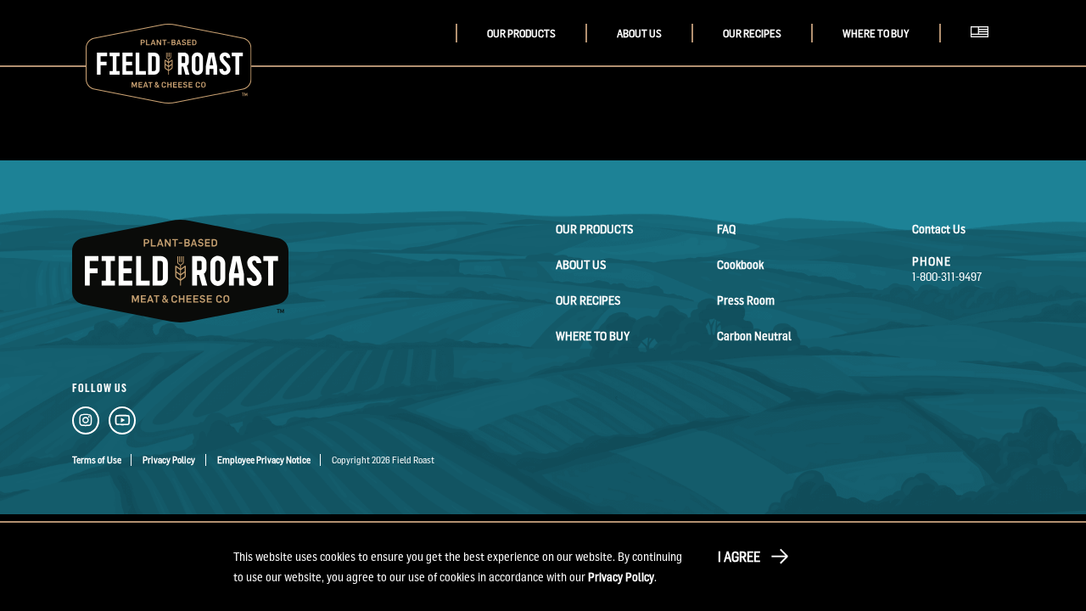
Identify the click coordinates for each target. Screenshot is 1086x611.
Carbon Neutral (754, 335)
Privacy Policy (169, 460)
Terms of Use (96, 460)
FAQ (726, 228)
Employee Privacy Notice (264, 460)
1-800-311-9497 (947, 276)
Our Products (521, 33)
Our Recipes (752, 33)
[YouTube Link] (122, 423)
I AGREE (739, 556)
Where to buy (876, 33)
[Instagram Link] (85, 423)
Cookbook (740, 264)
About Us (639, 33)
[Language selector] (984, 50)
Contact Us (939, 228)
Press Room (746, 300)
